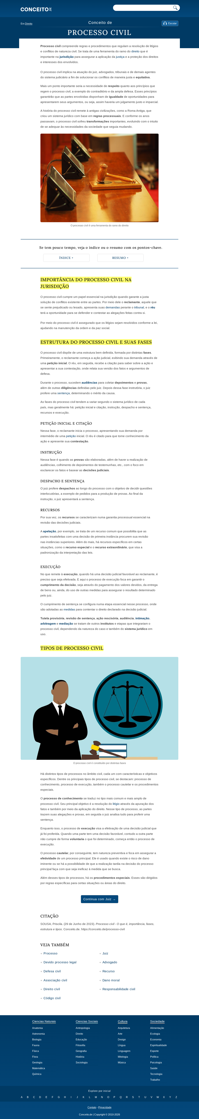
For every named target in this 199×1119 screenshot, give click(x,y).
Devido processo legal (60, 962)
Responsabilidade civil (118, 989)
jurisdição (67, 56)
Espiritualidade (158, 1045)
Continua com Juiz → (99, 899)
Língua (121, 1045)
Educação (81, 1039)
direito (135, 51)
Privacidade (104, 1107)
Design (122, 1039)
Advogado (109, 962)
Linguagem (124, 1051)
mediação (66, 623)
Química (36, 1074)
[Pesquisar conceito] (175, 7)
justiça (120, 56)
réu (152, 307)
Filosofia (80, 1045)
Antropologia (83, 1028)
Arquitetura (124, 1028)
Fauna (35, 1045)
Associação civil (55, 980)
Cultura (122, 1021)
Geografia (81, 1051)
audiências (89, 382)
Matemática (38, 1068)
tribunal (139, 307)
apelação (49, 531)
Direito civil (52, 989)
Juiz (105, 953)
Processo (50, 953)
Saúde (153, 1068)
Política (154, 1056)
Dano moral (111, 980)
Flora (35, 1056)
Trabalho (155, 1079)
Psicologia (156, 1062)
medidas (69, 609)
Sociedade (157, 1021)
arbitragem (48, 623)
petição (71, 436)
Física (35, 1051)
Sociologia (82, 1062)
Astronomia (38, 1033)
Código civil (52, 998)
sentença (63, 393)
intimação (142, 618)
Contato (92, 1107)
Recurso (108, 971)
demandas (113, 307)
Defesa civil (52, 971)
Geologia (37, 1062)
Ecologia (155, 1033)
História (80, 1056)
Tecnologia (156, 1074)
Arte (120, 1033)
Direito (28, 23)
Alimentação (157, 1028)
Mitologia (123, 1056)
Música (122, 1062)
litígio (116, 803)
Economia (155, 1039)
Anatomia (37, 1028)
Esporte (154, 1051)
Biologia (36, 1039)
